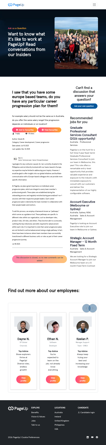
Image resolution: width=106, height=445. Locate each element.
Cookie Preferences (30, 437)
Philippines (60, 425)
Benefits (35, 412)
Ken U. (20, 158)
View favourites (51, 130)
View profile (23, 379)
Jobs (33, 420)
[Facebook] (97, 437)
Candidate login (87, 412)
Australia (59, 412)
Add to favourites (26, 130)
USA (56, 429)
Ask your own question (84, 106)
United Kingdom (62, 420)
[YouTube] (92, 437)
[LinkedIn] (88, 437)
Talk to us (35, 425)
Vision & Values (38, 416)
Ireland (58, 416)
